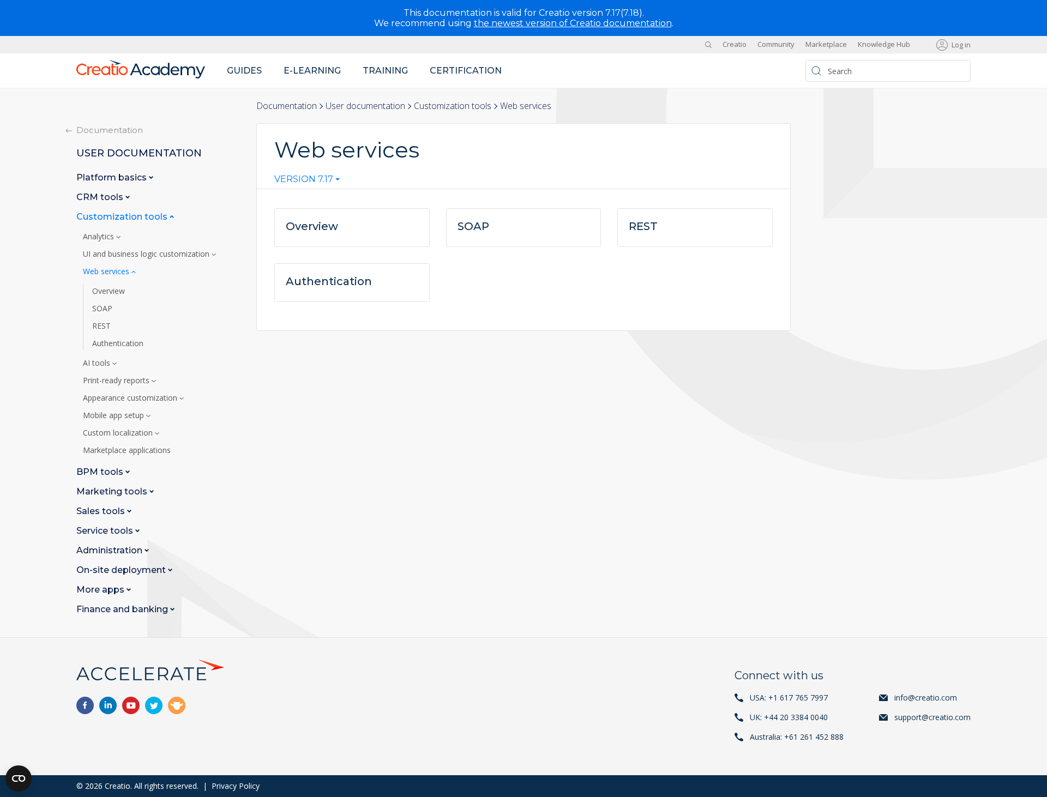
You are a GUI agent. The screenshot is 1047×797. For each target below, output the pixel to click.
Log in (961, 45)
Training (385, 70)
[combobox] (307, 181)
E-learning (312, 70)
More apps (101, 589)
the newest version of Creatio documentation (573, 23)
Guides (244, 70)
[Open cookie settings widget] (18, 778)
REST (101, 326)
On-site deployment (122, 570)
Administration (110, 550)
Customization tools (452, 106)
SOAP (102, 308)
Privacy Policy (236, 786)
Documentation (286, 106)
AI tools (97, 363)
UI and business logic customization (147, 254)
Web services (107, 271)
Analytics (99, 236)
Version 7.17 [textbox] (303, 179)
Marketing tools (112, 491)
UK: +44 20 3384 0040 (789, 717)
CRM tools (100, 197)
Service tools (105, 531)
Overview (108, 291)
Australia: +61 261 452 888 (797, 737)
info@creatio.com (925, 697)
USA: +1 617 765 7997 (789, 697)
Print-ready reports (117, 380)
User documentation (365, 106)
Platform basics (112, 177)
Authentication (117, 343)
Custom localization (119, 433)
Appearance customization (131, 398)
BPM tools (100, 472)
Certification (466, 70)
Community (776, 45)
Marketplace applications (127, 450)
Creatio (735, 45)
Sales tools (101, 511)
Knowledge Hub (884, 45)
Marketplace (826, 45)
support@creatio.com (932, 717)
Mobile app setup (114, 415)
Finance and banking (123, 609)
